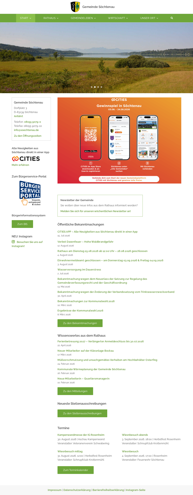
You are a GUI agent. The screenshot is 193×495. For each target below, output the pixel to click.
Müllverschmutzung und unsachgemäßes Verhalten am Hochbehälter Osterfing (107, 359)
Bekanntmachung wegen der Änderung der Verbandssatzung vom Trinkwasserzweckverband (116, 291)
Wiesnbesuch (130, 451)
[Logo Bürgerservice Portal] (30, 181)
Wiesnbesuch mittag (70, 451)
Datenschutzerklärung (77, 489)
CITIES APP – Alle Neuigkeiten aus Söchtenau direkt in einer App (97, 231)
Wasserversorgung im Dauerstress (79, 269)
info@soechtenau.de (26, 130)
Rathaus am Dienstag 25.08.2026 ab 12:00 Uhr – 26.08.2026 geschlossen (103, 251)
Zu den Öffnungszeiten (27, 135)
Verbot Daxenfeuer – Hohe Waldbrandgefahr (85, 241)
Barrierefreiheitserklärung (108, 489)
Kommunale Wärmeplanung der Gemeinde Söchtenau (91, 369)
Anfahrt (18, 116)
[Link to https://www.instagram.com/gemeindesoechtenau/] (13, 241)
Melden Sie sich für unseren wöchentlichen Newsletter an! (95, 211)
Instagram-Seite (135, 489)
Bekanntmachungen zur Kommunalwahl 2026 (86, 301)
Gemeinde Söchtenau (98, 7)
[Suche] (172, 18)
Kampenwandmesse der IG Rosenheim (81, 434)
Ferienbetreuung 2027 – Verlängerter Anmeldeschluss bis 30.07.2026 (101, 341)
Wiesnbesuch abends (135, 434)
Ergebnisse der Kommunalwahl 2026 (80, 310)
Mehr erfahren (20, 164)
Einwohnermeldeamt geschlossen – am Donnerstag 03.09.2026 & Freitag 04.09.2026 (110, 260)
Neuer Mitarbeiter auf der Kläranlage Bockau (86, 350)
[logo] (75, 2)
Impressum (54, 489)
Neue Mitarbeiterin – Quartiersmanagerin (83, 378)
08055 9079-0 (32, 121)
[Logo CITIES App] (26, 156)
